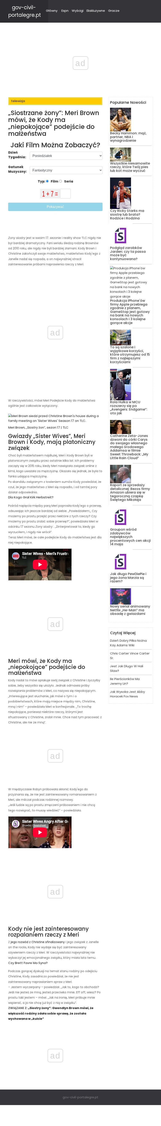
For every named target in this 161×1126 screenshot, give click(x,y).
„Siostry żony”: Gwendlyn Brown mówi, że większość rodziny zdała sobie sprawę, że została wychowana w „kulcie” (50, 1013)
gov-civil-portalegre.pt (80, 1097)
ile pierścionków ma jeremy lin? (125, 681)
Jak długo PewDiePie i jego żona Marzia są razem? (128, 577)
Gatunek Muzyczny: (17, 169)
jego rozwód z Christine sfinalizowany (37, 942)
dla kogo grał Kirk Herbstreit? (30, 497)
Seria (68, 181)
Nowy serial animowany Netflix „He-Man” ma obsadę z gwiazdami (130, 610)
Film (54, 181)
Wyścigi (77, 10)
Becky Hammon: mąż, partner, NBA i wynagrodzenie (128, 137)
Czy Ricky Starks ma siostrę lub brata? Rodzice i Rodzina (127, 214)
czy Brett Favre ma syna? (28, 963)
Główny (51, 10)
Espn (65, 10)
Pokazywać (55, 207)
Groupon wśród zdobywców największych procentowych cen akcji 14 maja (130, 537)
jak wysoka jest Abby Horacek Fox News (127, 694)
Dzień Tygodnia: (17, 154)
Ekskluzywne (96, 10)
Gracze (113, 10)
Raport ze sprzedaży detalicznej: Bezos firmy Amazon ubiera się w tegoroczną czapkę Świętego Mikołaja (130, 492)
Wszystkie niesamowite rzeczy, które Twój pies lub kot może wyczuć (130, 167)
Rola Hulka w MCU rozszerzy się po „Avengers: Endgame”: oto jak (128, 408)
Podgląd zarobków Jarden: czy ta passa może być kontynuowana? (128, 253)
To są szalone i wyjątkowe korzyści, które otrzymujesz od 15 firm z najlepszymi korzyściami (130, 354)
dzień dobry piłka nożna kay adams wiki (128, 643)
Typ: (42, 181)
